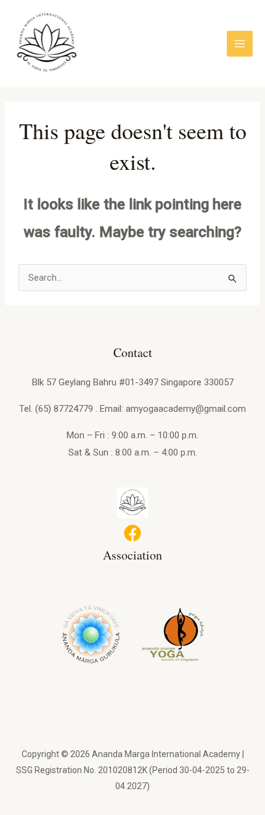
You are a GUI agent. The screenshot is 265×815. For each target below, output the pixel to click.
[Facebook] (132, 533)
